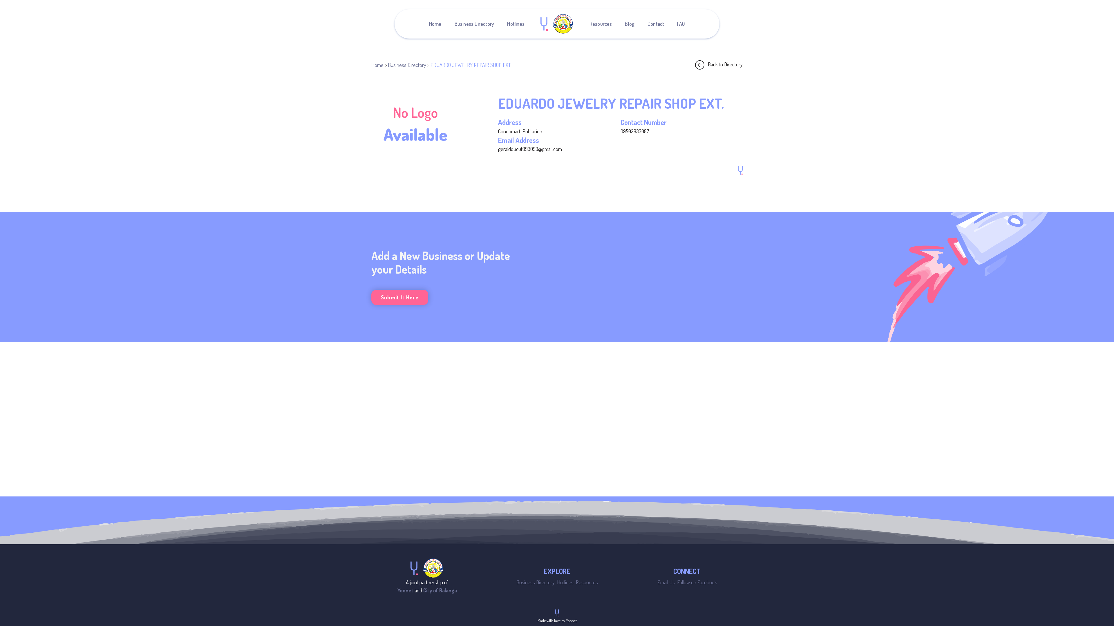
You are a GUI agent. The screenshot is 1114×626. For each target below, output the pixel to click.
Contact (656, 24)
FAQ (681, 24)
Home (435, 24)
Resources (600, 24)
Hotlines (516, 24)
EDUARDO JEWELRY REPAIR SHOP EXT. (471, 64)
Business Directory (474, 24)
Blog (629, 24)
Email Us (666, 582)
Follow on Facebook (697, 582)
